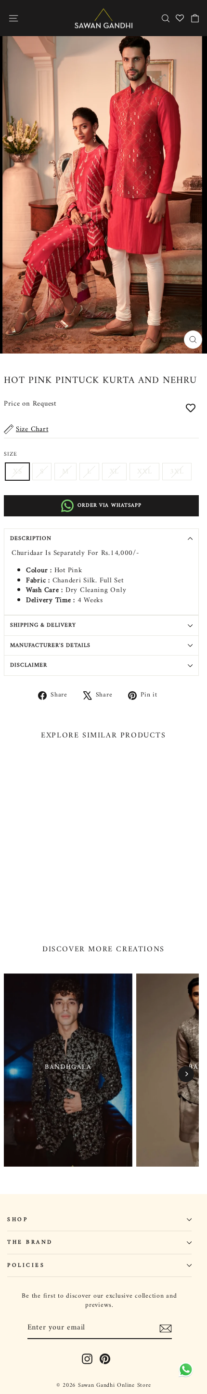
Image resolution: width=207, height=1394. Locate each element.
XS (17, 471)
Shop (17, 1219)
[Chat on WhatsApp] (184, 1368)
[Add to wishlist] (190, 407)
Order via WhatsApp (110, 505)
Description (31, 538)
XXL (144, 471)
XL (114, 471)
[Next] (186, 1074)
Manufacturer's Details (50, 645)
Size (10, 454)
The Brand (30, 1242)
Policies (26, 1265)
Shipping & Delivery (43, 625)
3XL (176, 471)
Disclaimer (28, 665)
